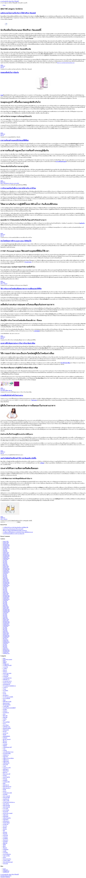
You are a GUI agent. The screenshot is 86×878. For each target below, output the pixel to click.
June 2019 (5, 614)
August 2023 (5, 559)
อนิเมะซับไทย (6, 803)
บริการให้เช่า (6, 725)
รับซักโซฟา (5, 756)
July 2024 (5, 549)
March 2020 (5, 605)
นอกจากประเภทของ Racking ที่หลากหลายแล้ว (13, 528)
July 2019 (5, 613)
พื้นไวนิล (5, 742)
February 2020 (6, 607)
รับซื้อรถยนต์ (6, 761)
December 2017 (6, 635)
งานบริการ (5, 687)
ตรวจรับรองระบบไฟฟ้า (8, 696)
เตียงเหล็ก (5, 833)
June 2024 (5, 550)
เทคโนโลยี (5, 835)
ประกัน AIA (5, 733)
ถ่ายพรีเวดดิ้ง (6, 706)
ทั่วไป (4, 714)
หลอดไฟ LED (6, 799)
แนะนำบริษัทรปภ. (7, 854)
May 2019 (5, 616)
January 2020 (5, 608)
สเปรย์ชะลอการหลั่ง (7, 792)
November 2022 (6, 569)
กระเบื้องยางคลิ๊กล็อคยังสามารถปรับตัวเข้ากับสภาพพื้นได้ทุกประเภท (18, 532)
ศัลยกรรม (5, 772)
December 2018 (6, 621)
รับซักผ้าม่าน (6, 755)
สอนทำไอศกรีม (6, 777)
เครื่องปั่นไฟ (5, 819)
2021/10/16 (3, 234)
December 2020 (6, 595)
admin (2, 65)
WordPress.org (6, 872)
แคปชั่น (4, 851)
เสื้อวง (4, 846)
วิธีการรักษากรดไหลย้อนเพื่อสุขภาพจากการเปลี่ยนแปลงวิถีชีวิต (21, 288)
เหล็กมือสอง (5, 849)
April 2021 (5, 591)
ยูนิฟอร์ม (5, 745)
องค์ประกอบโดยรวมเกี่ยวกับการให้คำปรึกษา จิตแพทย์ (18, 13)
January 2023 (5, 567)
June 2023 (5, 561)
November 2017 (6, 636)
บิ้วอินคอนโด (6, 729)
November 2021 (6, 583)
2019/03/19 (3, 389)
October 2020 (5, 597)
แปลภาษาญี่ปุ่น (6, 855)
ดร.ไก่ (4, 692)
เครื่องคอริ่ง (5, 814)
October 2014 (5, 652)
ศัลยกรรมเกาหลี (6, 773)
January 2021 (5, 594)
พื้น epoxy (5, 740)
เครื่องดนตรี (5, 816)
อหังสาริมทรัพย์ (6, 807)
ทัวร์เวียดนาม (6, 712)
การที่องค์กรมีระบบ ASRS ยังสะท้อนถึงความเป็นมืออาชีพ (15, 527)
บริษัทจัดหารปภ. (6, 726)
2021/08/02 (3, 282)
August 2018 (5, 626)
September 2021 (6, 585)
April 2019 (5, 617)
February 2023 (6, 566)
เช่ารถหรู (5, 825)
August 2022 (5, 573)
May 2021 (5, 590)
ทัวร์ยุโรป (5, 711)
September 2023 (6, 558)
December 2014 (6, 650)
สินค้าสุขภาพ (6, 183)
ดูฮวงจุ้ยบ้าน (5, 695)
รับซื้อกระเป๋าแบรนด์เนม (8, 758)
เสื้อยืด (4, 844)
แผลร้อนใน (82, 223)
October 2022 (5, 570)
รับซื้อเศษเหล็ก (6, 762)
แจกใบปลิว (5, 852)
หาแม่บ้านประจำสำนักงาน (9, 802)
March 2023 (5, 565)
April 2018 (5, 630)
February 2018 (6, 633)
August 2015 (5, 643)
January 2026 (5, 541)
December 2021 (6, 582)
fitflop (4, 658)
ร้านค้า (4, 766)
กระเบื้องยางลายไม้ (7, 665)
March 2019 (5, 618)
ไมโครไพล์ (5, 863)
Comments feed (6, 870)
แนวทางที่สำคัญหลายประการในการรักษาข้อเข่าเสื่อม (18, 343)
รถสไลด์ (5, 750)
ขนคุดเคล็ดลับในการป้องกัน (10, 72)
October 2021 (5, 584)
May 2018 (5, 629)
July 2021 (5, 587)
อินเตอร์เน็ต (5, 811)
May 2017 (5, 638)
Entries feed (5, 869)
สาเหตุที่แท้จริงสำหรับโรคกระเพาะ (12, 395)
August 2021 (5, 586)
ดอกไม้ (4, 693)
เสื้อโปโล (5, 847)
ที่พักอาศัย (5, 715)
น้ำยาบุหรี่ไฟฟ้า (6, 722)
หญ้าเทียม (5, 794)
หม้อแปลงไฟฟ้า (6, 797)
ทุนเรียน (5, 718)
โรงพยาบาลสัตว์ (6, 860)
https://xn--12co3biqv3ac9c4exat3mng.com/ (65, 62)
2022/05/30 (3, 134)
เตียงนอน (5, 832)
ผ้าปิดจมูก (5, 737)
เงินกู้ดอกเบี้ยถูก (6, 822)
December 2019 (6, 609)
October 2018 (5, 623)
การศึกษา (5, 668)
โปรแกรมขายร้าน (7, 858)
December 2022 (6, 568)
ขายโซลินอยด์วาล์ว (7, 677)
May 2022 (5, 576)
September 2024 (6, 548)
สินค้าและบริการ (6, 788)
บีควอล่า (5, 731)
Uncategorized (6, 664)
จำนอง (4, 689)
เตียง (4, 830)
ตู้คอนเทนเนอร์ (6, 703)
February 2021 (6, 593)
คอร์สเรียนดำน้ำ (6, 684)
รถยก (4, 748)
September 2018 (6, 625)
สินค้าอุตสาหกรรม (7, 786)
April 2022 (5, 577)
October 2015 (5, 640)
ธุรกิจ (4, 720)
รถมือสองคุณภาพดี (7, 747)
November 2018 (6, 622)
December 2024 (6, 544)
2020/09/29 (3, 337)
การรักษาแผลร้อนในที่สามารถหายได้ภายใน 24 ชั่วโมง (18, 188)
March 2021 (5, 592)
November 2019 (6, 610)
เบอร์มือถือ (5, 838)
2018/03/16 (3, 517)
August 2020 (5, 600)
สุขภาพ (2, 67)
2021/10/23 (3, 181)
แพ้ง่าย (4, 857)
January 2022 (5, 580)
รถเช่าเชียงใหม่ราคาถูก (8, 751)
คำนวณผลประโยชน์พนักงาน (9, 685)
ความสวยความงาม (7, 681)
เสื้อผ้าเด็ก (5, 843)
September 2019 (6, 611)
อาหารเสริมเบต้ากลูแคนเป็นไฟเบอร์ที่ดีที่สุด (15, 140)
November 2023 (6, 556)
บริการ (2, 283)
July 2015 (5, 644)
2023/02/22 (3, 66)
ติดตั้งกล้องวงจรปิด (7, 701)
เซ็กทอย (5, 827)
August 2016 (5, 639)
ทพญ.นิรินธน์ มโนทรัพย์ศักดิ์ (9, 707)
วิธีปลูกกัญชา (6, 770)
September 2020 (6, 599)
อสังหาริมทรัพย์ (6, 805)
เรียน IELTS (5, 840)
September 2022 (6, 571)
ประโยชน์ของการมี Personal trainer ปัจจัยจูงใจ (16, 241)
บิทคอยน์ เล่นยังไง (7, 728)
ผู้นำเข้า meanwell (7, 739)
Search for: (3, 522)
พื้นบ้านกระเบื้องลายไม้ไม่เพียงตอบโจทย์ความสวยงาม (15, 530)
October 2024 (5, 546)
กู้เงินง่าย (5, 670)
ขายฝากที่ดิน (6, 674)
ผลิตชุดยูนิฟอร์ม (6, 736)
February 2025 (6, 542)
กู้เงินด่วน (5, 671)
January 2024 (5, 553)
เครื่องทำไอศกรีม (7, 818)
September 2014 (6, 653)
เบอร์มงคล (5, 836)
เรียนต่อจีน (5, 841)
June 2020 (5, 602)
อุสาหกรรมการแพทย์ (7, 813)
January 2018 (5, 634)
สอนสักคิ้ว (5, 780)
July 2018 (5, 627)
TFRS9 (4, 662)
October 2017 (5, 637)
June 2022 (5, 575)
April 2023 (5, 563)
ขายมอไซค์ (5, 676)
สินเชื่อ (4, 789)
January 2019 (5, 620)
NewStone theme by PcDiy (6, 875)
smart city (5, 661)
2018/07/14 (3, 451)
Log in (4, 868)
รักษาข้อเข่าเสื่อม (4, 390)
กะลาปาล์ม (5, 666)
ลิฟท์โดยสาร (6, 769)
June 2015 (5, 645)
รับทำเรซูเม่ (5, 764)
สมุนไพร (5, 775)
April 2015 (5, 647)
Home (4, 5)
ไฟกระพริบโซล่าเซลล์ (8, 862)
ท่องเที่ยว (5, 709)
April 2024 (5, 551)
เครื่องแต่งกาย (6, 821)
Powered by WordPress (5, 876)
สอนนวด (5, 778)
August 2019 (5, 612)
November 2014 (6, 651)
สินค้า (2, 183)
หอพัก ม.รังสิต (6, 800)
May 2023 (5, 562)
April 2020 (5, 604)
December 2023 (6, 554)
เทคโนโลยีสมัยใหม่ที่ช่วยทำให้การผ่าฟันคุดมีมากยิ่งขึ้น (18, 458)
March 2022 (5, 578)
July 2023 (5, 560)
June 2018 (5, 628)
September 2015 (6, 642)
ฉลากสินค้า (5, 690)
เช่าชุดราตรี (5, 824)
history (4, 660)
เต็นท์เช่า (5, 829)
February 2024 (6, 552)
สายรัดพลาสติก (6, 781)
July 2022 (5, 574)
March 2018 (5, 631)
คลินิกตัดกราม (6, 679)
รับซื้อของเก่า (6, 759)
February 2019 (6, 619)
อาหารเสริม (16, 183)
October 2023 (5, 557)
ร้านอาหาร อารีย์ (6, 767)
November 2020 (6, 596)
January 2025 (5, 543)
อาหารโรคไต (6, 810)
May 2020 (5, 603)
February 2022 (6, 579)
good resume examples (7, 659)
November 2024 (6, 545)
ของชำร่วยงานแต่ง (7, 673)
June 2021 (5, 588)
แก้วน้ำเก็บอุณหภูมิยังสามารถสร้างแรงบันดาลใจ (13, 533)
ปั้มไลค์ (4, 734)
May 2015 (5, 646)
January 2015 (5, 648)
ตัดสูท (4, 700)
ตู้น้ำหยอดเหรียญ (6, 704)
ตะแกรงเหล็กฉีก (6, 698)
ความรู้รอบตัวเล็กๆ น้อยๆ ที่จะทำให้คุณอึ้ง (10, 1)
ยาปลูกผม (5, 744)
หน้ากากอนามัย (6, 795)
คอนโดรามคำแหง (7, 682)
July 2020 (5, 601)
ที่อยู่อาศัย (5, 717)
